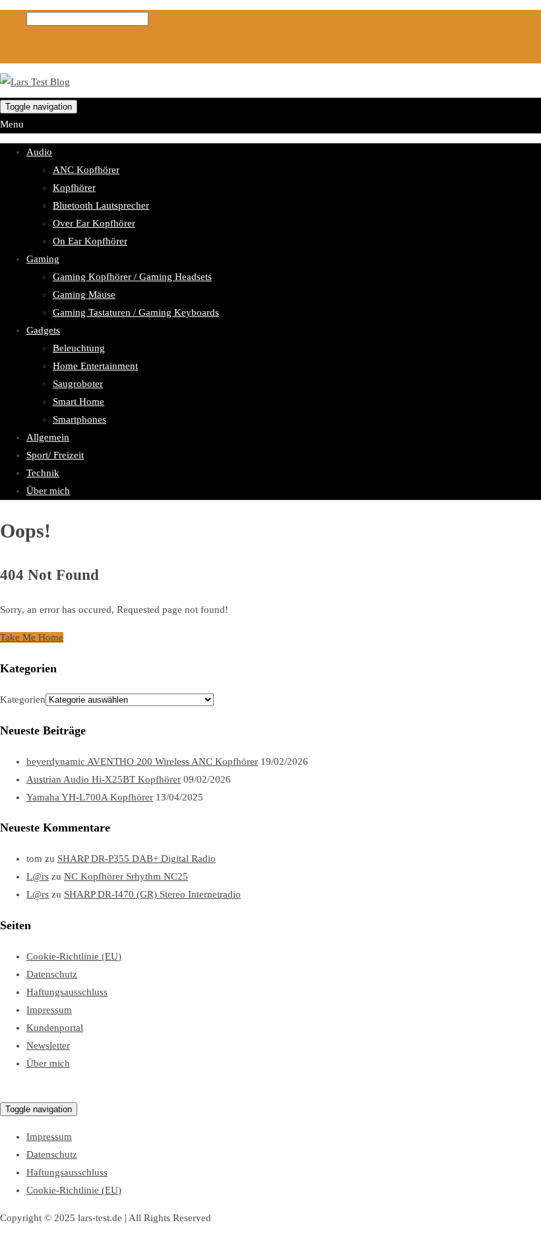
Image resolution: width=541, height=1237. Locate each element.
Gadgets (43, 330)
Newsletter (48, 1045)
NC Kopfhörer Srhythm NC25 (126, 876)
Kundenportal (54, 1027)
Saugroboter (78, 383)
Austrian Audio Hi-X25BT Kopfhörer (103, 779)
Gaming (42, 259)
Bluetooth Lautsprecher (101, 205)
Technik (42, 473)
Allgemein (47, 437)
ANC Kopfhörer (86, 169)
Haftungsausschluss (67, 992)
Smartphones (79, 419)
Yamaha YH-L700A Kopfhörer (89, 797)
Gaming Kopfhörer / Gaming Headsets (132, 276)
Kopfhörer (74, 187)
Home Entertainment (95, 366)
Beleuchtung (79, 348)
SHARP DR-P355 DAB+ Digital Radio (136, 858)
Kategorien (23, 699)
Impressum (49, 1010)
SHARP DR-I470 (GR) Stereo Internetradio (152, 894)
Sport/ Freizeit (55, 455)
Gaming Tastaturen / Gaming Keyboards (136, 312)
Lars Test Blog (29, 1091)
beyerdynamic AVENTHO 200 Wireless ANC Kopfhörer (142, 761)
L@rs (37, 876)
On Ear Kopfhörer (90, 241)
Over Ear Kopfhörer (94, 223)
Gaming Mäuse (84, 294)
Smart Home (78, 401)
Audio (39, 152)
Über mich (48, 490)
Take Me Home (31, 637)
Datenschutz (51, 974)
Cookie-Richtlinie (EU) (73, 956)
